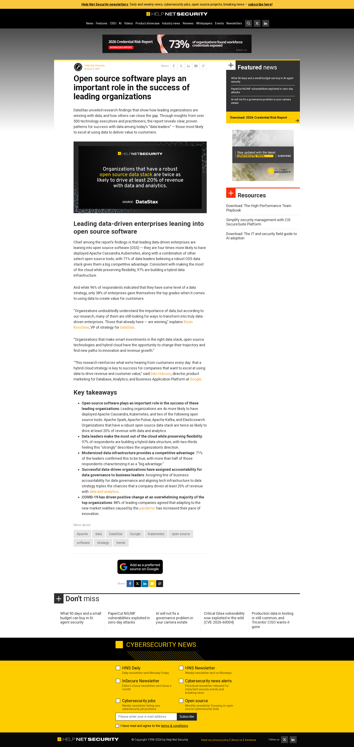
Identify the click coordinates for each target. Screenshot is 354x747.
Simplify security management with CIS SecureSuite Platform (258, 222)
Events (219, 23)
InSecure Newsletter (140, 680)
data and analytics (104, 491)
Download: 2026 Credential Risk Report (258, 117)
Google (195, 379)
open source (181, 534)
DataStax (127, 327)
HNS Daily (131, 668)
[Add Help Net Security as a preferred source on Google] (203, 65)
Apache (82, 534)
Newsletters (234, 23)
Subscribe (186, 716)
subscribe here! (260, 4)
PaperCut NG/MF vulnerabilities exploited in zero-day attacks (129, 617)
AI (120, 23)
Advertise (250, 739)
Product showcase (148, 23)
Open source (196, 700)
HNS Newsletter (200, 668)
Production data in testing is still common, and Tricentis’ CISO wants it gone (272, 620)
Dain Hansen (161, 373)
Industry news (171, 23)
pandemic (147, 508)
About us (236, 739)
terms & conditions (174, 726)
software (83, 543)
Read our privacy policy (215, 739)
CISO (113, 23)
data (98, 534)
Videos (128, 23)
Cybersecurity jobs (138, 700)
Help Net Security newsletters (105, 4)
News (89, 23)
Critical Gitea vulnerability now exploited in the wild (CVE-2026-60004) (224, 617)
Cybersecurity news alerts (208, 680)
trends (120, 543)
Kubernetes (156, 534)
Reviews (188, 23)
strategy (103, 543)
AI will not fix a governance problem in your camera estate (174, 617)
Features (101, 23)
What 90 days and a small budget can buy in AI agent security (80, 617)
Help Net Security (94, 65)
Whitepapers (204, 23)
